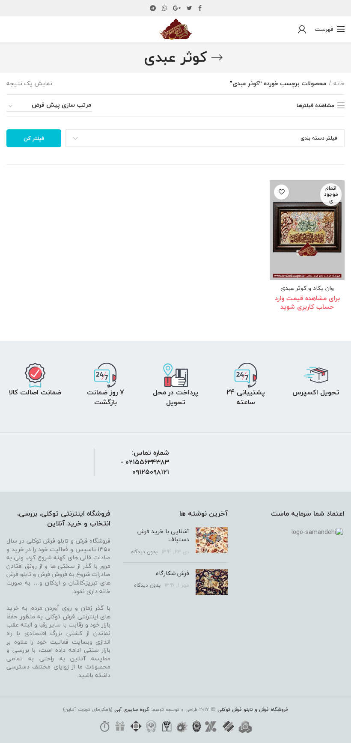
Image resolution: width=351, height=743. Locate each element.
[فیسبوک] (200, 8)
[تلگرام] (153, 8)
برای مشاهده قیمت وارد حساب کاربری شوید (307, 302)
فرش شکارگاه (172, 573)
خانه (339, 83)
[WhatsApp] (164, 8)
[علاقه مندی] (281, 192)
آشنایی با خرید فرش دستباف (163, 535)
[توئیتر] (189, 8)
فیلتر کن (34, 138)
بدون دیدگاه (144, 551)
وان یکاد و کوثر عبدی (307, 288)
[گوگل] (177, 8)
